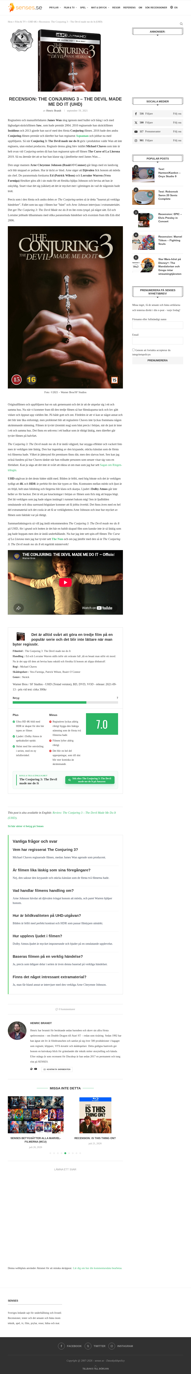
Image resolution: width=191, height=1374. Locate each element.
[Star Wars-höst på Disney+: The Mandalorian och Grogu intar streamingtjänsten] (143, 264)
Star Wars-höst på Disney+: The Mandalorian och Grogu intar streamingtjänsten (169, 266)
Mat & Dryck (99, 7)
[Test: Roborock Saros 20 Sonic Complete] (143, 197)
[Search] (181, 23)
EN (176, 7)
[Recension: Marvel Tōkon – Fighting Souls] (143, 242)
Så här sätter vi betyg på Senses (25, 826)
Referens (129, 7)
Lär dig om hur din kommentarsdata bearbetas (97, 1268)
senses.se (99, 1360)
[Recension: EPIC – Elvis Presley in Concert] (143, 219)
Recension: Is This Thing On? (95, 1138)
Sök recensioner (156, 7)
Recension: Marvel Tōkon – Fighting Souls (170, 240)
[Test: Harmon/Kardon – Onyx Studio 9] (143, 174)
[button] (13, 1125)
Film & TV (69, 7)
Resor (116, 7)
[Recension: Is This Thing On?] (95, 1114)
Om (140, 7)
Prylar (54, 7)
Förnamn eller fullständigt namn (149, 319)
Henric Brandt (53, 110)
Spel (83, 7)
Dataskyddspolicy (115, 1360)
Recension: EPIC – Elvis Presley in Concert (170, 218)
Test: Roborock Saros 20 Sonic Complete (168, 195)
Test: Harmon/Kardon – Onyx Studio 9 (169, 173)
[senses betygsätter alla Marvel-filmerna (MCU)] (36, 1114)
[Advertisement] (157, 63)
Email (135, 334)
